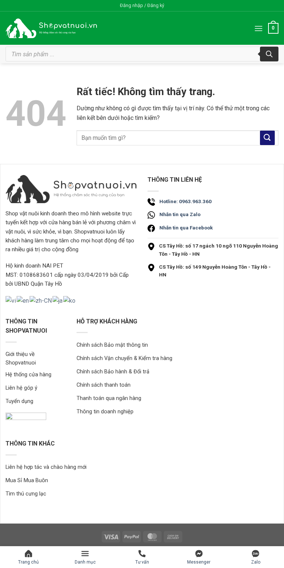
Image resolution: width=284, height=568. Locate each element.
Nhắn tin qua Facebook (186, 228)
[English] (23, 300)
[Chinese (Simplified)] (41, 300)
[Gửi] (267, 138)
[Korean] (69, 300)
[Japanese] (58, 300)
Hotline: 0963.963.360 (185, 201)
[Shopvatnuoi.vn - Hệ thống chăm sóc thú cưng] (51, 28)
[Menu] (258, 28)
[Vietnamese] (11, 300)
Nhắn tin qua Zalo (179, 214)
